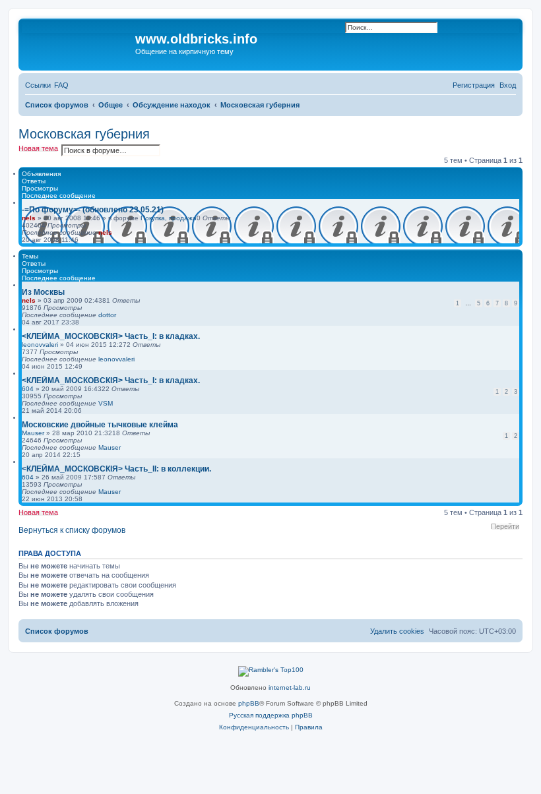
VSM (105, 403)
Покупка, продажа (169, 218)
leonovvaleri (40, 344)
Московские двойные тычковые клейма (100, 424)
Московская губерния (84, 134)
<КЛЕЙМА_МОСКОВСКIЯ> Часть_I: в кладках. (111, 336)
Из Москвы (43, 292)
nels (29, 218)
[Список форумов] (78, 43)
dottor (107, 315)
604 (28, 388)
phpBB (248, 703)
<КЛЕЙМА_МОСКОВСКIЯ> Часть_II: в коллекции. (116, 468)
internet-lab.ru (290, 687)
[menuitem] (61, 85)
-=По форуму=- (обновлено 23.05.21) (93, 209)
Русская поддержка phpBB (271, 715)
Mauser (33, 433)
